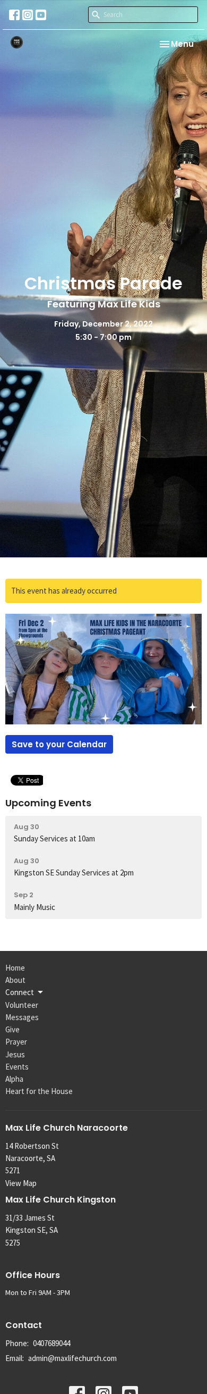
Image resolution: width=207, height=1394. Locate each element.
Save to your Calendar (59, 744)
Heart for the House (39, 1091)
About (15, 980)
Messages (22, 1017)
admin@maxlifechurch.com (72, 1358)
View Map (21, 1183)
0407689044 (51, 1343)
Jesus (15, 1054)
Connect (19, 992)
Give (12, 1029)
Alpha (14, 1079)
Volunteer (21, 1005)
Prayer (16, 1042)
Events (17, 1067)
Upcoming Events (48, 802)
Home (15, 968)
